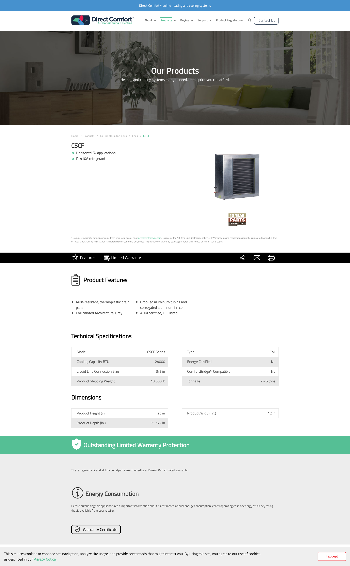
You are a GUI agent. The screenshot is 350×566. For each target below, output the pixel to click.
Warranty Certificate (100, 529)
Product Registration (229, 20)
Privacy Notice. (45, 559)
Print (271, 258)
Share (242, 258)
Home (74, 136)
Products (89, 136)
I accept (332, 556)
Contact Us (266, 20)
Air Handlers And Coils (113, 136)
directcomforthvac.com (149, 238)
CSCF (146, 136)
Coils (135, 136)
